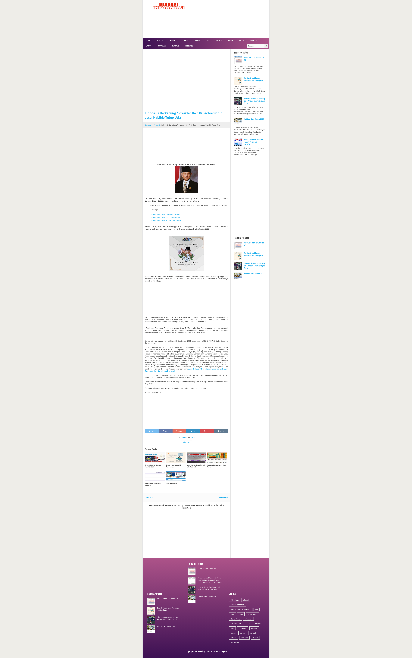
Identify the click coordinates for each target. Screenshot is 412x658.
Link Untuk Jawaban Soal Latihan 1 (153, 484)
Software (162, 46)
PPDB (248, 623)
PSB (232, 628)
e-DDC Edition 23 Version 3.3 (167, 599)
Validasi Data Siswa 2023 (254, 119)
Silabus (233, 638)
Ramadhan (243, 628)
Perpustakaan (236, 623)
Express (185, 40)
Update (148, 46)
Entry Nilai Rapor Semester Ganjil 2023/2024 (153, 466)
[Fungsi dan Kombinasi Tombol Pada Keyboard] (196, 457)
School (197, 40)
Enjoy (241, 40)
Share (166, 431)
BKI (256, 609)
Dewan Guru (235, 619)
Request (253, 40)
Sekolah (253, 633)
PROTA (230, 40)
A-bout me (235, 600)
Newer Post (223, 497)
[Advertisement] (229, 19)
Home (148, 40)
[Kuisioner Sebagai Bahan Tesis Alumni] (217, 457)
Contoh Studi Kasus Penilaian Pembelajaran (253, 79)
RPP (208, 40)
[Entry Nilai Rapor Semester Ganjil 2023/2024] (155, 457)
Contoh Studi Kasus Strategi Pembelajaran (166, 220)
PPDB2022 (258, 623)
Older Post (149, 497)
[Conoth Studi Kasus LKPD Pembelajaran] (176, 457)
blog (232, 614)
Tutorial (175, 46)
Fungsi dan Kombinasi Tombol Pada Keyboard (196, 466)
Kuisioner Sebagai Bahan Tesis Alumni (216, 466)
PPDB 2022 (189, 46)
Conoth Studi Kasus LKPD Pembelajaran (165, 217)
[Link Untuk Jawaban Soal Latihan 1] (155, 476)
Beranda (148, 125)
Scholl (233, 633)
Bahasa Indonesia (237, 605)
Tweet (153, 431)
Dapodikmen (252, 614)
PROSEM (219, 40)
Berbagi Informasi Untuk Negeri (213, 651)
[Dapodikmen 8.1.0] (176, 476)
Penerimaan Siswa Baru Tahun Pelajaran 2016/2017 (253, 141)
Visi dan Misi (235, 642)
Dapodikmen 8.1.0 (171, 483)
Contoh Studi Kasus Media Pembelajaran (165, 214)
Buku (241, 614)
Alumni (246, 600)
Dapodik (172, 40)
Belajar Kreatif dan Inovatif (241, 609)
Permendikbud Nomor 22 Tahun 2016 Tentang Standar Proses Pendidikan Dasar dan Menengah (210, 580)
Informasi (156, 125)
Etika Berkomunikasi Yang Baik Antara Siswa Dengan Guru (254, 100)
